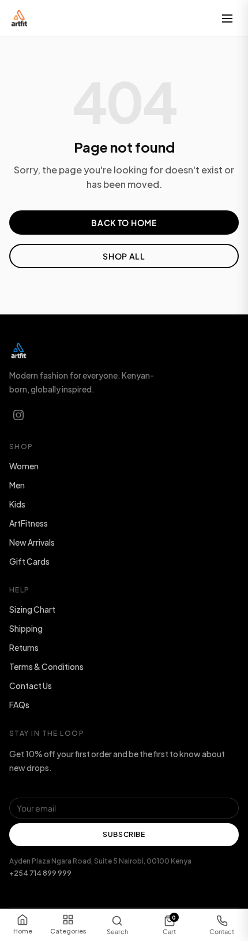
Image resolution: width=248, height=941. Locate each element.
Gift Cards (29, 561)
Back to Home (123, 222)
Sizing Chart (32, 609)
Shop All (124, 256)
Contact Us (30, 685)
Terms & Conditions (46, 666)
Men (17, 485)
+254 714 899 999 (40, 873)
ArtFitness (28, 523)
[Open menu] (227, 18)
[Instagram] (18, 415)
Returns (24, 647)
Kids (17, 504)
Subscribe (124, 834)
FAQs (19, 704)
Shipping (26, 628)
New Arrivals (32, 542)
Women (24, 466)
